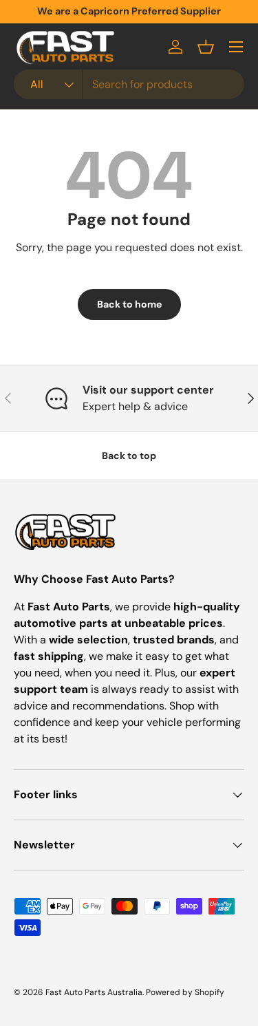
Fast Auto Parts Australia (93, 992)
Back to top (129, 455)
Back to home (129, 304)
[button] (206, 47)
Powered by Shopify (185, 992)
